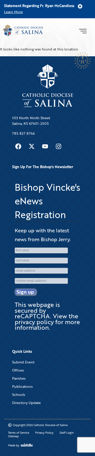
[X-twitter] (32, 146)
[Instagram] (58, 146)
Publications (22, 386)
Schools (18, 394)
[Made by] (27, 445)
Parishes (19, 378)
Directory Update (26, 402)
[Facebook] (18, 146)
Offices (18, 370)
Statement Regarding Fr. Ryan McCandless (39, 5)
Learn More (13, 11)
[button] (82, 30)
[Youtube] (45, 146)
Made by (13, 445)
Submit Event (23, 362)
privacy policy (34, 321)
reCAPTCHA (32, 315)
